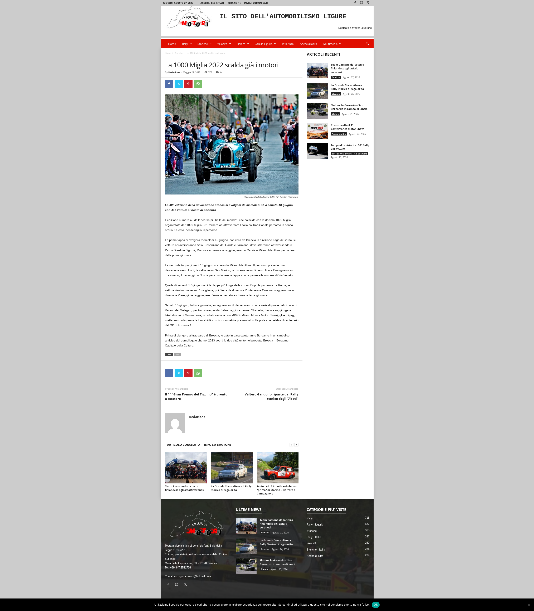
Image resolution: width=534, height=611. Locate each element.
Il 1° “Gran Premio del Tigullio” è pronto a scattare (196, 396)
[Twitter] (367, 3)
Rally (185, 44)
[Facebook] (355, 3)
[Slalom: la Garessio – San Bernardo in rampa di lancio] (317, 111)
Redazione (234, 2)
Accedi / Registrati (212, 2)
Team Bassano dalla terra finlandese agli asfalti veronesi (184, 488)
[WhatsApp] (198, 84)
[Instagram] (361, 3)
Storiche (203, 44)
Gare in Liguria (263, 44)
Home (172, 44)
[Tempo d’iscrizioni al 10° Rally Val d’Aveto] (317, 151)
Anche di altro (308, 44)
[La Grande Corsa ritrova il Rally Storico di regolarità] (232, 467)
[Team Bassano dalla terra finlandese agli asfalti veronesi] (186, 467)
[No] (529, 605)
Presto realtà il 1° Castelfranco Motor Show (347, 127)
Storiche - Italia (188, 57)
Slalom (241, 44)
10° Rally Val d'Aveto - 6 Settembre (349, 153)
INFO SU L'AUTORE (217, 445)
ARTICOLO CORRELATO (183, 445)
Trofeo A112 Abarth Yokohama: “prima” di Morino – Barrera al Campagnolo (277, 489)
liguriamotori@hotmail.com (195, 576)
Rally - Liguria (315, 524)
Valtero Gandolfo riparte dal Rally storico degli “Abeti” (271, 396)
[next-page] (296, 444)
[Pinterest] (188, 84)
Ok (376, 604)
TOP (177, 354)
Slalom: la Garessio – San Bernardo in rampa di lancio (349, 107)
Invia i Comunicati (256, 2)
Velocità (222, 44)
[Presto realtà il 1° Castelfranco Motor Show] (317, 131)
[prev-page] (291, 444)
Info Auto (288, 44)
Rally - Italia (314, 537)
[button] (367, 43)
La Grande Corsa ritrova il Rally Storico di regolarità (231, 488)
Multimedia (330, 44)
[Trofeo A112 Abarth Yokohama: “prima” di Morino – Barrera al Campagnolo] (277, 467)
